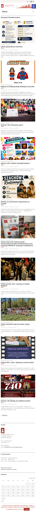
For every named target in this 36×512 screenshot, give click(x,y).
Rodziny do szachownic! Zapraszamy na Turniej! (15, 203)
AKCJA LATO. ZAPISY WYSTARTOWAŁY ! (16, 163)
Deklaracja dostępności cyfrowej (8, 469)
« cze (2, 501)
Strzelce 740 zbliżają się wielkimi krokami (15, 401)
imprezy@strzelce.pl (18, 447)
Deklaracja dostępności (6, 468)
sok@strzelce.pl (8, 447)
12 (13, 489)
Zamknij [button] (27, 509)
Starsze (4, 415)
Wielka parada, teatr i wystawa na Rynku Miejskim (15, 285)
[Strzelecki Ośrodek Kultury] (18, 5)
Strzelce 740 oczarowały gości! (12, 125)
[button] (34, 6)
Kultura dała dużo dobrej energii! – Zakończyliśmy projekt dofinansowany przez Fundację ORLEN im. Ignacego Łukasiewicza (17, 244)
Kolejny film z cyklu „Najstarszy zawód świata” (17, 362)
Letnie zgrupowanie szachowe (11, 47)
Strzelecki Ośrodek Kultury (7, 44)
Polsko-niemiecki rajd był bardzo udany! (15, 324)
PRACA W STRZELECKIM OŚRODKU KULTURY (17, 87)
